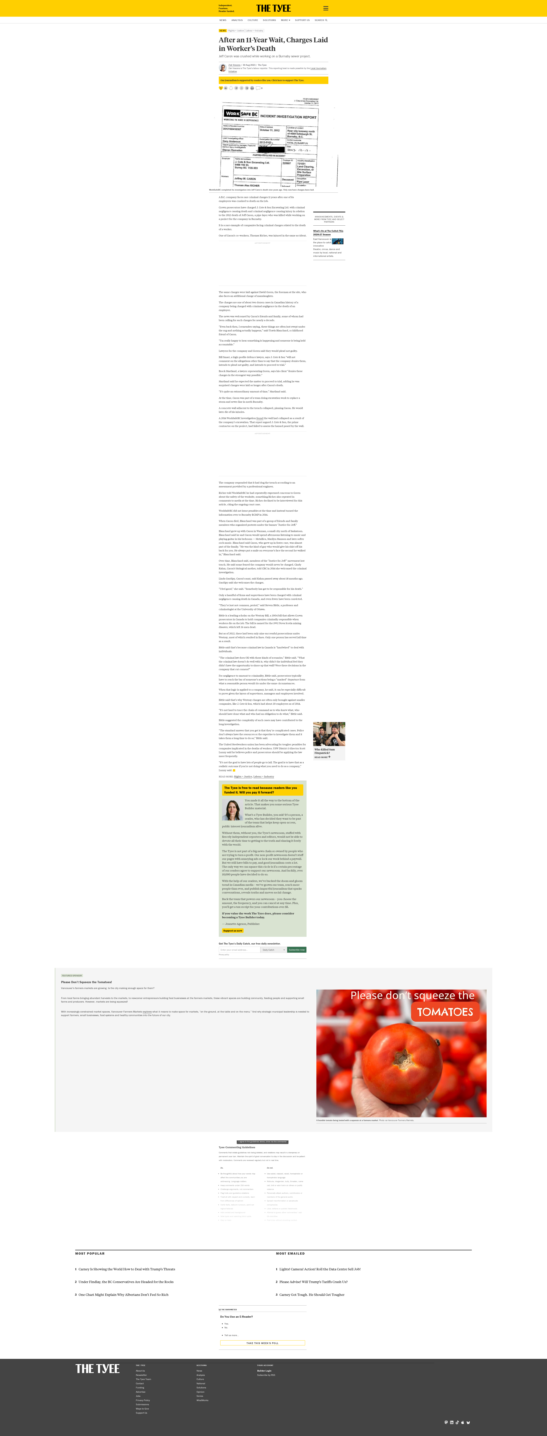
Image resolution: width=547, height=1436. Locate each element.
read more (321, 757)
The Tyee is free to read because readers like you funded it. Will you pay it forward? (260, 790)
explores (147, 1011)
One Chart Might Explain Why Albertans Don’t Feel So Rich (124, 1294)
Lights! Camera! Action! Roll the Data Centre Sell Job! (320, 1269)
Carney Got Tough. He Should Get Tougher (311, 1294)
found (259, 418)
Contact (140, 1383)
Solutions (269, 20)
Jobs (138, 1396)
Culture (253, 20)
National (201, 1383)
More (284, 20)
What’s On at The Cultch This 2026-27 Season (328, 232)
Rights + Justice (236, 30)
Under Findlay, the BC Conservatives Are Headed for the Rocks (126, 1282)
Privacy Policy (143, 1400)
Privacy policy (224, 954)
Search (320, 20)
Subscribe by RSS (266, 1375)
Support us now (232, 930)
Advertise (140, 1391)
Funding (140, 1387)
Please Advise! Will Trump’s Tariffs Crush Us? (313, 1282)
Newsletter (141, 1375)
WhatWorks (202, 1400)
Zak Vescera (234, 64)
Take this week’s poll (262, 1343)
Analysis (237, 20)
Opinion (200, 1391)
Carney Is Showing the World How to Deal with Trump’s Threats (127, 1269)
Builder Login (264, 1370)
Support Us (302, 20)
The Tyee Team (143, 1379)
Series (200, 1396)
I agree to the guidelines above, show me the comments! (263, 1141)
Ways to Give (142, 1408)
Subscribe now (297, 949)
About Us (140, 1370)
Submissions (142, 1404)
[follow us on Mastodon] (236, 88)
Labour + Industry (254, 30)
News (223, 20)
